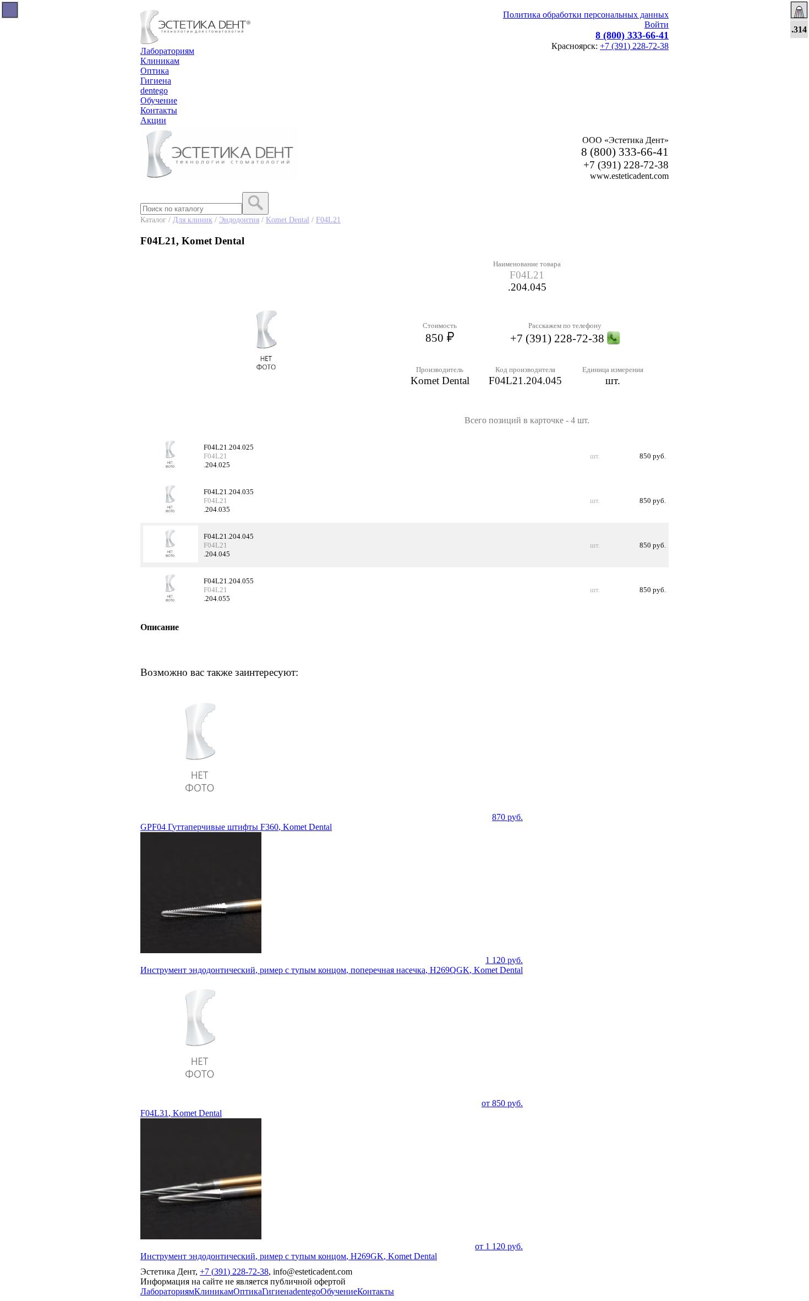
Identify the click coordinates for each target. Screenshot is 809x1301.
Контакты (158, 110)
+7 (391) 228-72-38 (634, 46)
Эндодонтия (239, 219)
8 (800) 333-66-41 (632, 35)
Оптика (154, 70)
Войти (656, 24)
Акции (153, 120)
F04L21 (328, 219)
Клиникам (159, 60)
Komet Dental (287, 219)
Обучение (158, 100)
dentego (154, 90)
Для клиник (192, 219)
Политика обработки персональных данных (586, 14)
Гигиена (155, 80)
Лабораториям (167, 51)
